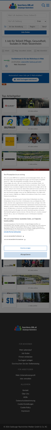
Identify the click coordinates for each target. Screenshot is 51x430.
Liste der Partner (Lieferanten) (12, 232)
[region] (25, 215)
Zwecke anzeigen (25, 248)
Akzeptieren (26, 255)
